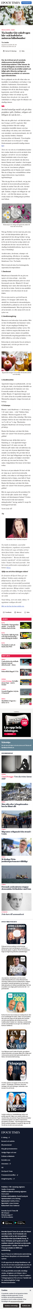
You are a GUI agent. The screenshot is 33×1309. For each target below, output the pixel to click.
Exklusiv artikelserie (7, 1156)
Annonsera (4, 1164)
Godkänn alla (26, 1305)
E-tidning (4, 1137)
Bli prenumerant (6, 1145)
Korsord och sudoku (8, 1141)
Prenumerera (26, 2)
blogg (9, 567)
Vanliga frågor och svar (8, 1152)
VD (2, 1167)
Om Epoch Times (6, 1171)
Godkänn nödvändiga (11, 1305)
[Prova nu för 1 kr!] (16, 725)
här (2, 145)
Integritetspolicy (6, 1179)
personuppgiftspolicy (17, 1301)
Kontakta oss (5, 1160)
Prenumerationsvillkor (8, 1175)
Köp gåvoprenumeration (9, 1149)
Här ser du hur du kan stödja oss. (12, 606)
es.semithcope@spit (7, 747)
